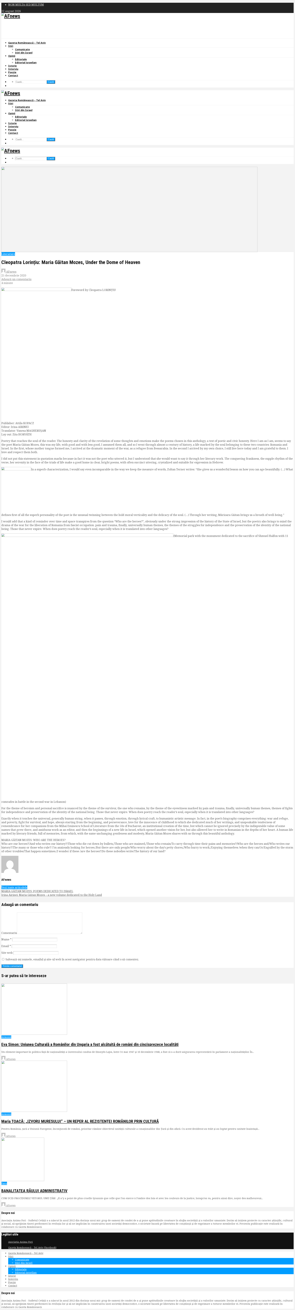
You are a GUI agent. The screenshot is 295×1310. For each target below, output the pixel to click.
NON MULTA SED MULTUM (26, 4)
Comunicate (22, 49)
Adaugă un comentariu (16, 279)
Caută (51, 82)
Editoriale (21, 59)
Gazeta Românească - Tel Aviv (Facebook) (32, 1247)
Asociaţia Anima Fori (20, 1241)
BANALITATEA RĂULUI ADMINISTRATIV (34, 1190)
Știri (10, 46)
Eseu (4, 1183)
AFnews (10, 272)
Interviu (13, 69)
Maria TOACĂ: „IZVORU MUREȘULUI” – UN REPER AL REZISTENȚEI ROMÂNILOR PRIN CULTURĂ (80, 1121)
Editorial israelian (26, 62)
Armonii (6, 1037)
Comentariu (9, 933)
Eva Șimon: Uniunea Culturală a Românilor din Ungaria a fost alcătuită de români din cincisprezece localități (90, 1044)
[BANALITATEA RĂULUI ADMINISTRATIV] (22, 1180)
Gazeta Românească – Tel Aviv (27, 42)
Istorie (12, 65)
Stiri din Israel (23, 52)
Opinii (11, 55)
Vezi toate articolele (14, 887)
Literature (8, 254)
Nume (6, 939)
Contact (13, 75)
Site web (7, 953)
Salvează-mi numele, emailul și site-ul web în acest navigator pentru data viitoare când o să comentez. (72, 959)
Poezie (12, 72)
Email (6, 946)
